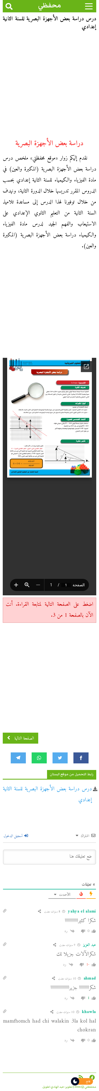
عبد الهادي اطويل (53, 1087)
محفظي (49, 5)
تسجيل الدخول (14, 836)
